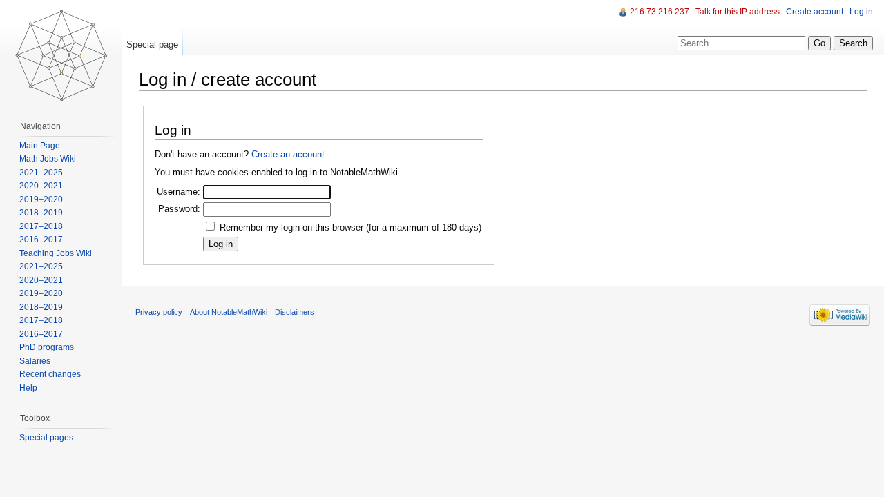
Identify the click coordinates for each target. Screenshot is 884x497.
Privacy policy (158, 312)
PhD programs (46, 347)
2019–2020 (41, 199)
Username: (178, 191)
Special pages (46, 437)
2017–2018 (41, 226)
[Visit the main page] (61, 55)
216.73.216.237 (659, 12)
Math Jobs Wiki (47, 159)
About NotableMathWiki (228, 312)
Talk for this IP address (737, 12)
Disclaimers (294, 312)
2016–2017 (41, 239)
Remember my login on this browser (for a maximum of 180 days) (350, 227)
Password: (179, 209)
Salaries (34, 361)
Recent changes (50, 374)
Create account (814, 12)
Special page (152, 44)
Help (28, 388)
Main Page (39, 145)
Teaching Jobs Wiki (55, 253)
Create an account (288, 154)
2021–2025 (41, 172)
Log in (861, 12)
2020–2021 (41, 186)
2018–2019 (41, 212)
